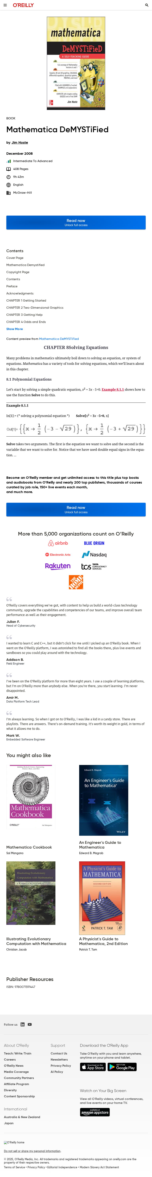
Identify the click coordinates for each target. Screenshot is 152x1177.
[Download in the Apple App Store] (93, 1070)
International (15, 1109)
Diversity (10, 1090)
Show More (14, 329)
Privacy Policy (61, 1066)
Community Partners (19, 1078)
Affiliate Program (16, 1084)
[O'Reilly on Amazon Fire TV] (95, 1115)
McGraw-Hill (22, 192)
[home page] (23, 5)
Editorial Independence (62, 1167)
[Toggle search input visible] (147, 5)
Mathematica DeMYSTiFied (59, 339)
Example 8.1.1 (113, 389)
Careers (10, 1059)
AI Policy (57, 1072)
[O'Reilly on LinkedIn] (23, 1024)
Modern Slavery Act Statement (99, 1167)
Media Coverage (16, 1072)
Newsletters (59, 1059)
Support (58, 1045)
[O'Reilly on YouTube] (30, 1024)
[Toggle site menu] (5, 5)
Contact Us (59, 1053)
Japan (8, 1123)
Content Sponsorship (19, 1096)
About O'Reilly (16, 1045)
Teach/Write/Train (17, 1053)
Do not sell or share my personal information (32, 1151)
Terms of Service (14, 1167)
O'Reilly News (13, 1066)
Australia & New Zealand (22, 1117)
